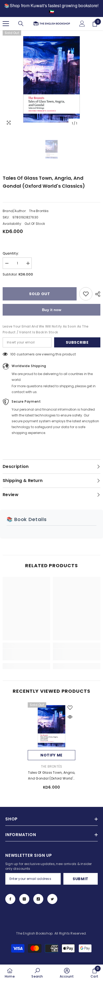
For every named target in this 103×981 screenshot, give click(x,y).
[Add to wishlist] (85, 293)
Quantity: (11, 253)
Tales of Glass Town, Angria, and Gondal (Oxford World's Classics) (51, 775)
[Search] (21, 23)
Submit (80, 878)
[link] (26, 654)
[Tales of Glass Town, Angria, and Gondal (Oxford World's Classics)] (51, 726)
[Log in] (82, 24)
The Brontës (39, 211)
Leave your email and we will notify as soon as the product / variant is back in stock (45, 329)
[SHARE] (96, 294)
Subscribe (77, 342)
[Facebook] (10, 899)
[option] (51, 79)
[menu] (6, 23)
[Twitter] (52, 899)
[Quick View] (70, 717)
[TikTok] (38, 899)
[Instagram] (24, 899)
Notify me (51, 755)
